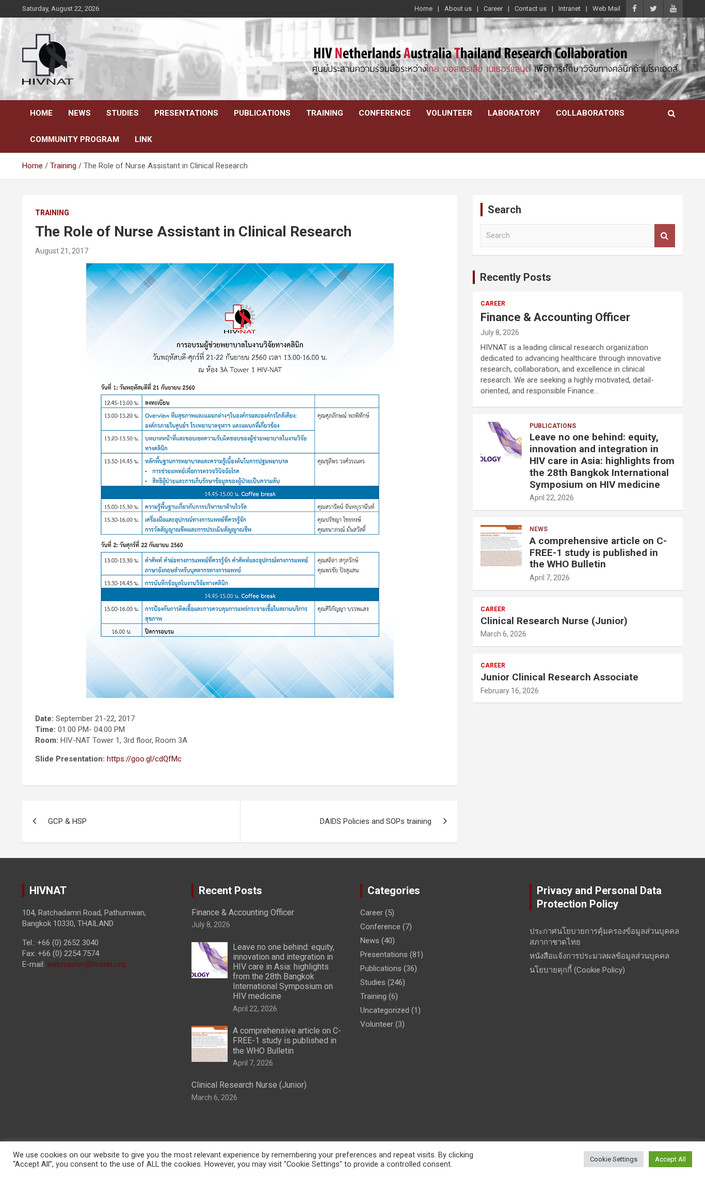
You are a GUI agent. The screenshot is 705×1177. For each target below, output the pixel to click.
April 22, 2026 (552, 498)
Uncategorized (384, 1010)
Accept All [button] (670, 1159)
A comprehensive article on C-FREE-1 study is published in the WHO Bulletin (598, 552)
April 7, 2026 (550, 578)
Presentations (186, 113)
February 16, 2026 (509, 691)
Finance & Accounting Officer (555, 317)
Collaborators (590, 113)
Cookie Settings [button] (613, 1159)
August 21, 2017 (61, 251)
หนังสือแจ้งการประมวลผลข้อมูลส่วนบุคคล (599, 956)
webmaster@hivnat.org (86, 964)
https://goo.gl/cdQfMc (144, 759)
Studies (122, 113)
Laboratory (514, 113)
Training (324, 113)
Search (664, 235)
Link (143, 139)
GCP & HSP (67, 821)
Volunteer (449, 113)
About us (458, 8)
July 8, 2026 (499, 332)
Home (423, 8)
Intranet (569, 8)
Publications (262, 113)
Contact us (531, 8)
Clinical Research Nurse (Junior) (554, 621)
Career (493, 8)
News (79, 113)
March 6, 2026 (503, 634)
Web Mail (606, 8)
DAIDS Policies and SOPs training (375, 821)
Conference (385, 113)
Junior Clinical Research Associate (559, 677)
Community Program (74, 139)
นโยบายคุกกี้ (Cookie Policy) (577, 970)
